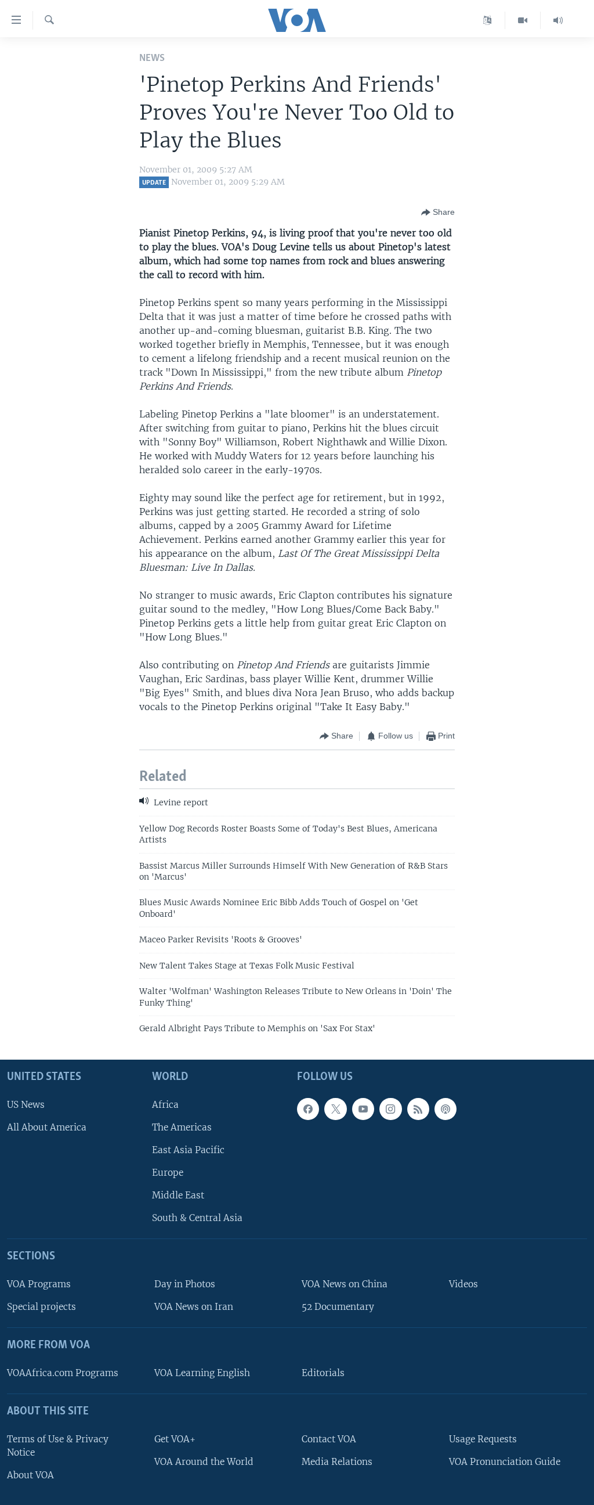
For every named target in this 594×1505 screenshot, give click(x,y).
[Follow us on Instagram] (390, 1109)
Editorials (323, 1372)
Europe (167, 1172)
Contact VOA (329, 1439)
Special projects (41, 1307)
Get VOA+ (174, 1439)
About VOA (30, 1475)
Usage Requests (483, 1439)
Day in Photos (184, 1284)
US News (26, 1104)
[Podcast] (445, 1109)
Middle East (178, 1195)
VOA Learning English (202, 1372)
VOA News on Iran (193, 1307)
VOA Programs (39, 1284)
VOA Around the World (203, 1461)
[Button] (438, 212)
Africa (165, 1104)
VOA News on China (344, 1284)
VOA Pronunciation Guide (504, 1461)
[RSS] (418, 1109)
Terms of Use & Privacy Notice (57, 1446)
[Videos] (523, 20)
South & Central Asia (197, 1218)
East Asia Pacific (188, 1149)
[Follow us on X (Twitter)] (335, 1109)
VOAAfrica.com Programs (62, 1372)
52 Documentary (338, 1307)
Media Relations (337, 1461)
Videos (463, 1284)
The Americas (182, 1127)
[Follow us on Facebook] (308, 1109)
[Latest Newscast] (558, 20)
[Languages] (487, 20)
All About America (46, 1127)
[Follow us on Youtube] (363, 1109)
